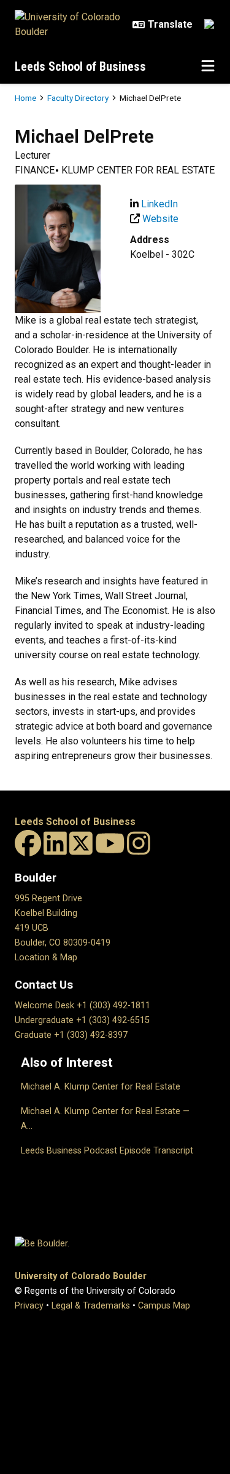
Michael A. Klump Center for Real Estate (100, 1087)
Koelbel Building (46, 913)
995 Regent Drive (48, 898)
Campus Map (164, 1306)
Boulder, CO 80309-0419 (62, 943)
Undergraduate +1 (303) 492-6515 (82, 1020)
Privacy (29, 1306)
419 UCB (31, 928)
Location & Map (46, 957)
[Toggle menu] (208, 66)
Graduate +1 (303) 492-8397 (71, 1035)
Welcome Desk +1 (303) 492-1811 (82, 1005)
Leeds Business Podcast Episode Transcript (107, 1150)
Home (25, 98)
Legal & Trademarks (91, 1306)
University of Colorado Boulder (81, 1276)
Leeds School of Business (80, 66)
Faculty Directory (78, 98)
